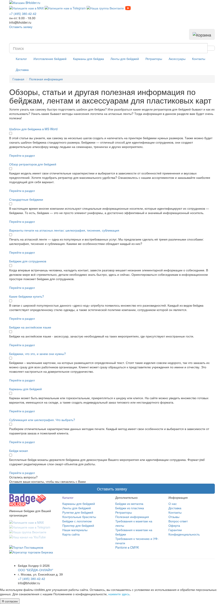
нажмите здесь (119, 594)
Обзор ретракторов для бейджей (32, 164)
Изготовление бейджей (49, 58)
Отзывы (173, 516)
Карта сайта (71, 534)
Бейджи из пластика (129, 508)
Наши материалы (75, 530)
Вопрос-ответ (178, 521)
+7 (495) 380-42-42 (31, 578)
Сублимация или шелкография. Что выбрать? (42, 420)
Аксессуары (177, 58)
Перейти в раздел (22, 155)
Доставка (22, 69)
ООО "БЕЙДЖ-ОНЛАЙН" (35, 570)
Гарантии (175, 530)
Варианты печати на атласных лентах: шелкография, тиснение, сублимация (64, 230)
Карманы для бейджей (25, 389)
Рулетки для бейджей (77, 512)
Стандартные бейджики (26, 199)
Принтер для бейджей (78, 525)
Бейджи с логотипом (77, 521)
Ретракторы (153, 58)
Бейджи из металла (129, 503)
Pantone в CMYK (127, 547)
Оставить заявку (20, 27)
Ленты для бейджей (124, 58)
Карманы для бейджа (88, 58)
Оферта (174, 525)
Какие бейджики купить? (26, 296)
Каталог (21, 58)
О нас (172, 503)
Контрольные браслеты (79, 516)
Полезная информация (132, 516)
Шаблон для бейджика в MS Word (33, 129)
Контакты (198, 58)
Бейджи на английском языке (30, 327)
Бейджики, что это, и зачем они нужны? (37, 353)
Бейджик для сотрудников (27, 261)
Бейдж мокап (18, 450)
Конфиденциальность (184, 534)
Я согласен (10, 601)
